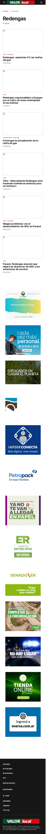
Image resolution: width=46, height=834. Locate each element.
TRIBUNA (6, 806)
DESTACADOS (8, 137)
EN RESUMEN (8, 789)
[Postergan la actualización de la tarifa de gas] (23, 123)
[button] (4, 2)
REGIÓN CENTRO (9, 783)
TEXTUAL (6, 810)
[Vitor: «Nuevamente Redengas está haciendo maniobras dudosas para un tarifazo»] (23, 164)
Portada (5, 11)
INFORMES (6, 801)
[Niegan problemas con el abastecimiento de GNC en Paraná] (23, 207)
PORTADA (10, 54)
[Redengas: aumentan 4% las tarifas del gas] (23, 40)
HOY (5, 54)
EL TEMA (6, 796)
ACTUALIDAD (7, 769)
